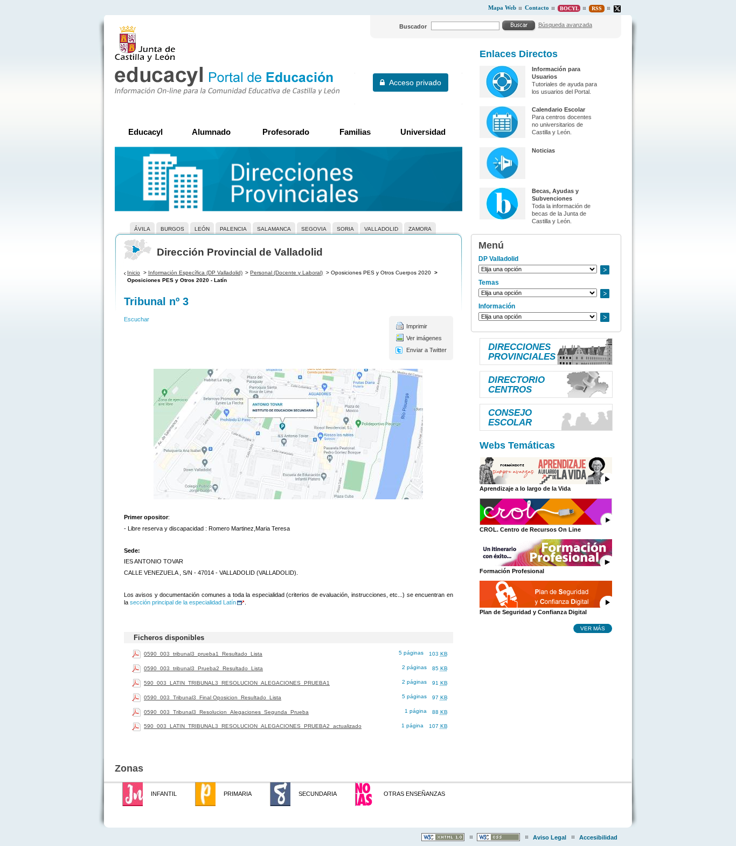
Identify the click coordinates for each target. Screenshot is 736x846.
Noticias (543, 150)
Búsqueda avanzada (565, 25)
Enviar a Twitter (426, 350)
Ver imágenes (424, 338)
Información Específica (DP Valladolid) (195, 273)
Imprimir (416, 326)
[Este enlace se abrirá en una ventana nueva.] (617, 9)
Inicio (133, 273)
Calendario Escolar (558, 109)
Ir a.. (604, 270)
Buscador (413, 26)
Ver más (592, 628)
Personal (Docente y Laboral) (286, 273)
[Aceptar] (519, 25)
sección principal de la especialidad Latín (183, 602)
